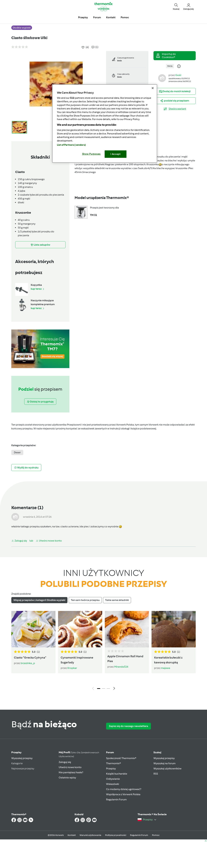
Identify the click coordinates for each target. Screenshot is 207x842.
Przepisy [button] (83, 17)
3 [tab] (108, 688)
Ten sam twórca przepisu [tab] (85, 600)
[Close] (152, 88)
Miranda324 (121, 666)
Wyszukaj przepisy (22, 758)
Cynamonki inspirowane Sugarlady (77, 660)
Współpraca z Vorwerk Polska (123, 794)
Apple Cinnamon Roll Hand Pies (125, 658)
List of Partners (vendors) (71, 144)
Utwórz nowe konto (70, 767)
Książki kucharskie (116, 773)
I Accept (115, 154)
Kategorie (17, 763)
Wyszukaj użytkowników (167, 768)
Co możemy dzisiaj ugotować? (123, 789)
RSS (155, 773)
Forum (110, 752)
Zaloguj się (65, 762)
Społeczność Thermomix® (121, 758)
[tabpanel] (103, 651)
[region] (104, 123)
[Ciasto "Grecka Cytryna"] (33, 629)
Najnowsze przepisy (22, 768)
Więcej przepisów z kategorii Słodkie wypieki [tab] (39, 600)
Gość (178, 75)
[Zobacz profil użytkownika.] (162, 77)
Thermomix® (113, 763)
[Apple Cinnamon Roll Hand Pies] (127, 629)
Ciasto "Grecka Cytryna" (30, 657)
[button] (176, 6)
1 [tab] (98, 688)
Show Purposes (91, 153)
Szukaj (157, 752)
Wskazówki (112, 784)
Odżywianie (113, 778)
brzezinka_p (28, 663)
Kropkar (72, 668)
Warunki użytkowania (90, 835)
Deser (17, 452)
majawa (165, 668)
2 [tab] (103, 688)
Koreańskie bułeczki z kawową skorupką (168, 660)
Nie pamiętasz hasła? (71, 772)
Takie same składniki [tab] (117, 600)
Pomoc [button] (125, 17)
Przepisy (16, 752)
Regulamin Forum (116, 799)
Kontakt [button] (110, 17)
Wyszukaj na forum (164, 763)
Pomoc (155, 835)
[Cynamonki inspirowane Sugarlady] (80, 629)
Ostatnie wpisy (67, 777)
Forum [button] (97, 17)
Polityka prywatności (115, 835)
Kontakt (72, 835)
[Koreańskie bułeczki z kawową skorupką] (174, 629)
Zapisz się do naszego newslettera (128, 726)
